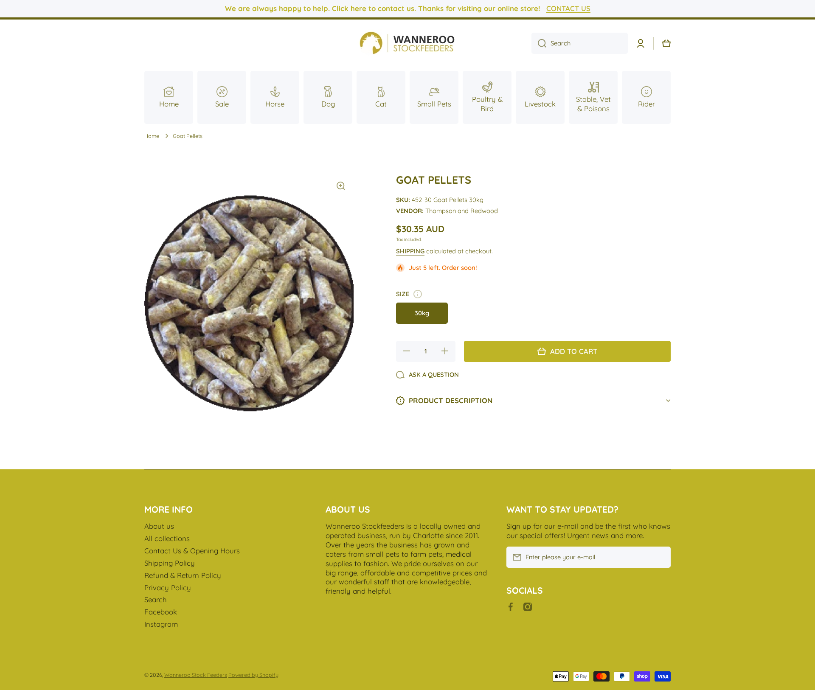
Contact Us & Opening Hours (192, 550)
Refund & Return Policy (182, 575)
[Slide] (417, 294)
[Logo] (407, 43)
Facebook (160, 611)
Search (155, 599)
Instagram (161, 624)
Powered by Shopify (253, 674)
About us (159, 526)
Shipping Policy (169, 562)
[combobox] (579, 43)
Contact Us (568, 8)
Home (151, 135)
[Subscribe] (660, 557)
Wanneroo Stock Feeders (195, 674)
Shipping (410, 251)
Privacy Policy (167, 587)
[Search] (538, 43)
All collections (167, 538)
